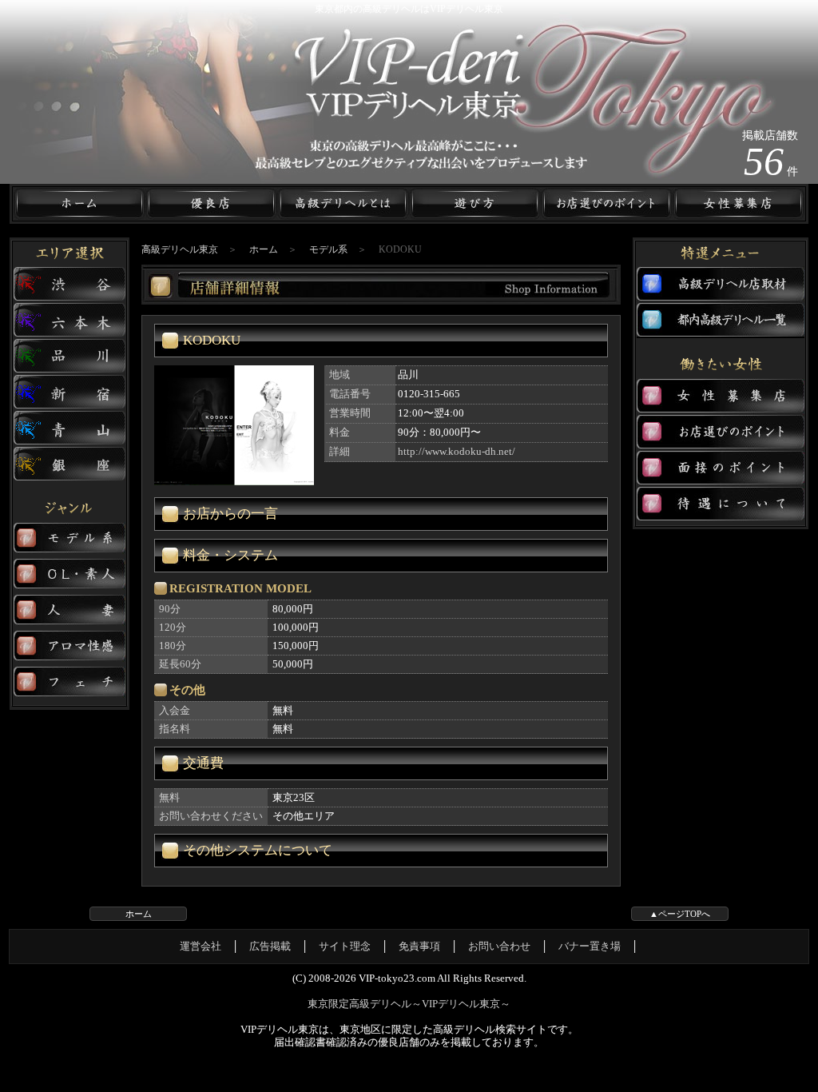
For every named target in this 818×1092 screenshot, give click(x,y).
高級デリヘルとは (343, 204)
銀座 (69, 464)
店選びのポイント (607, 204)
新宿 (69, 392)
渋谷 (69, 284)
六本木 (69, 320)
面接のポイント (720, 468)
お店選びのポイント (720, 432)
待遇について (720, 504)
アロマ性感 (69, 646)
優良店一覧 (211, 204)
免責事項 (419, 946)
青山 (69, 428)
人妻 (69, 610)
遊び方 (475, 204)
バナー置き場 (589, 946)
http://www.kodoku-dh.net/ (456, 451)
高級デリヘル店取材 (720, 284)
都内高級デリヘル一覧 (720, 320)
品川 (69, 356)
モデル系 (69, 538)
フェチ (69, 682)
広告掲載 (270, 946)
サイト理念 (345, 946)
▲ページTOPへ (679, 914)
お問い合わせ (499, 946)
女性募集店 (738, 204)
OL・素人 (69, 574)
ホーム (79, 204)
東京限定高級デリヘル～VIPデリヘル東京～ (409, 1004)
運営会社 (200, 946)
